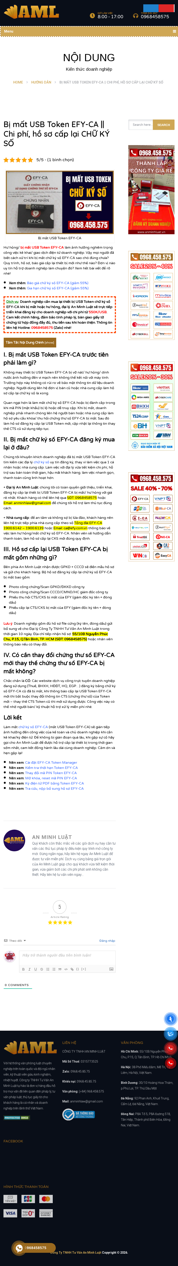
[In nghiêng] (29, 969)
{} (77, 969)
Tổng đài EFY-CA (88, 523)
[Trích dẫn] (60, 969)
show (49, 342)
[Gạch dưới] (36, 969)
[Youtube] (167, 8)
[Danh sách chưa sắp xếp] (54, 969)
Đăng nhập (107, 941)
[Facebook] (151, 8)
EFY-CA (57, 247)
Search (163, 125)
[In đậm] (23, 969)
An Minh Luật (52, 837)
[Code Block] (66, 969)
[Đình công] (42, 969)
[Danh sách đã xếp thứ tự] (48, 969)
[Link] (72, 969)
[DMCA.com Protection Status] (16, 1119)
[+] (83, 969)
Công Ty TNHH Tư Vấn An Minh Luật (75, 1252)
